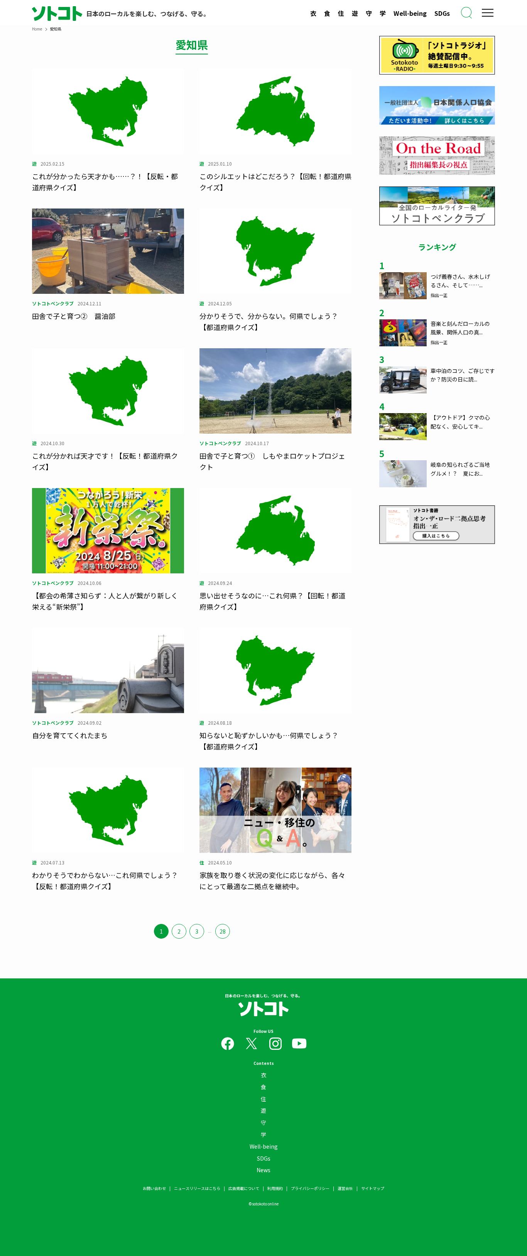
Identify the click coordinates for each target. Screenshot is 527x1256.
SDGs (442, 13)
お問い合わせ (154, 1188)
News (263, 1170)
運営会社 (345, 1188)
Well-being (410, 13)
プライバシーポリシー (310, 1188)
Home (37, 29)
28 (223, 931)
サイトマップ (372, 1188)
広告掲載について (243, 1188)
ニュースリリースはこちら (197, 1188)
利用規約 (275, 1188)
